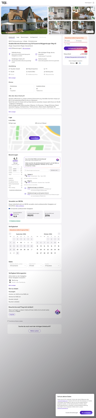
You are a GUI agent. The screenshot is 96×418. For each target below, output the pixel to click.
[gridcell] (14, 239)
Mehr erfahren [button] (20, 205)
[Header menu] (93, 2)
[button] (93, 2)
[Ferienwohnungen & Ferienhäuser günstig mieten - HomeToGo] (4, 3)
